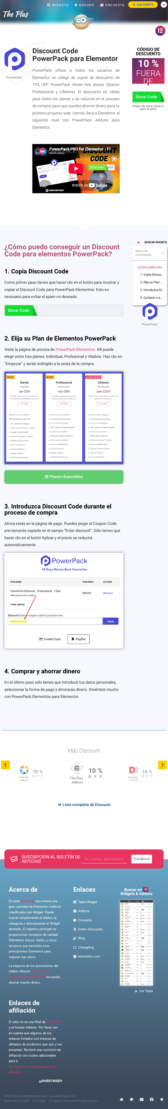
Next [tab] (162, 765)
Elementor (53, 1022)
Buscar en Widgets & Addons (136, 891)
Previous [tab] (5, 765)
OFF (39, 775)
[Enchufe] (162, 1099)
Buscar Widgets (156, 242)
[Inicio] (121, 1099)
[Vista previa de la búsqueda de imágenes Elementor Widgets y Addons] (136, 943)
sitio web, (28, 901)
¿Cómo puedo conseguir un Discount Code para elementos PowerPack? (150, 267)
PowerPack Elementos (75, 349)
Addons (86, 5)
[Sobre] (142, 1099)
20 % (147, 775)
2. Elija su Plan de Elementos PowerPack (152, 282)
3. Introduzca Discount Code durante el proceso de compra (152, 290)
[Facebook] (152, 1099)
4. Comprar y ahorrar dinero (152, 297)
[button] (162, 253)
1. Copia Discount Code (152, 274)
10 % (38, 772)
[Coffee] (131, 1099)
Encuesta (114, 5)
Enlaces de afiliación (24, 1006)
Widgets (60, 5)
